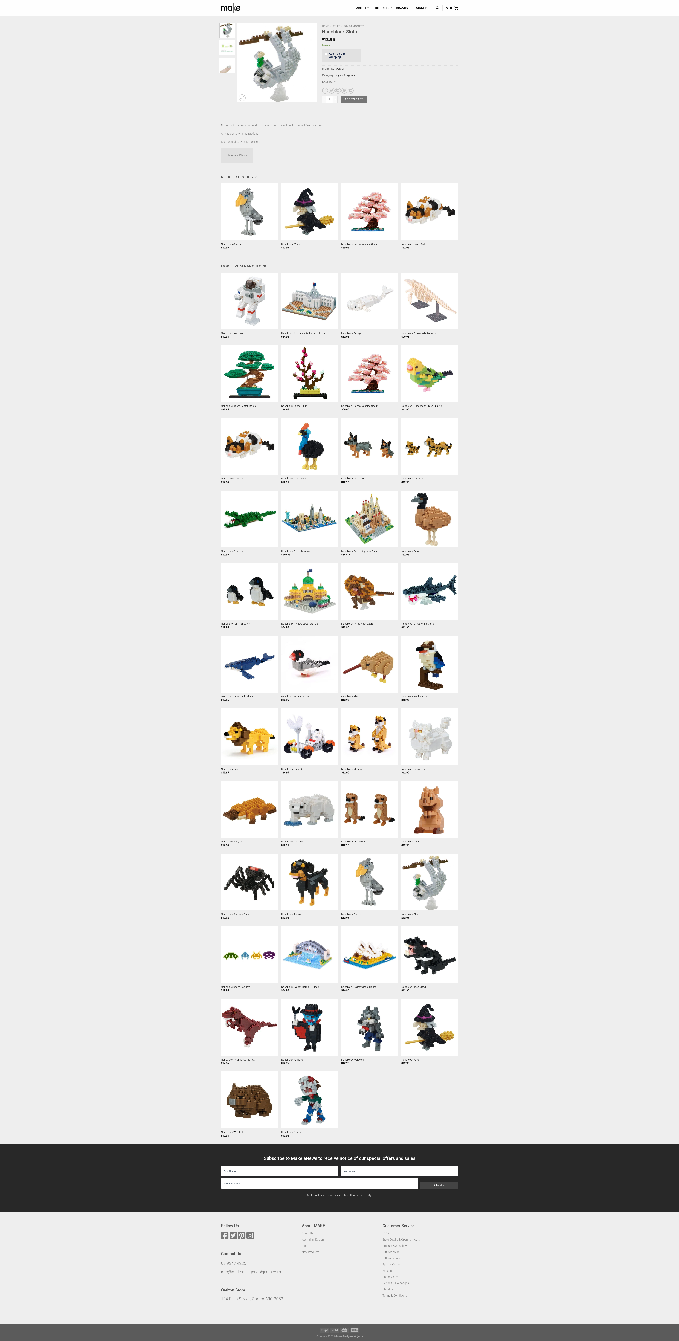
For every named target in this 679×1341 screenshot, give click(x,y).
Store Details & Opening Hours (401, 1239)
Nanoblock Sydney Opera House (358, 987)
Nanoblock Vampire (292, 1059)
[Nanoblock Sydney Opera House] (369, 954)
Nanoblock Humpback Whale (237, 696)
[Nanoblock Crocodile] (249, 519)
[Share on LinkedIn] (351, 91)
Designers (420, 8)
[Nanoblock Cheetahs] (429, 446)
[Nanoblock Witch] (309, 211)
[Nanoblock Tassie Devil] (429, 954)
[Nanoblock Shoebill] (249, 211)
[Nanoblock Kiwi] (369, 664)
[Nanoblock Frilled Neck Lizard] (369, 591)
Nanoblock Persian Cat (413, 769)
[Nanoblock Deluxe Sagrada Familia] (369, 519)
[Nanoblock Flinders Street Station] (309, 591)
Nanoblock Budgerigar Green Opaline (421, 405)
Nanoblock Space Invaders (235, 987)
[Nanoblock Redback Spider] (249, 882)
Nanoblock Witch (290, 244)
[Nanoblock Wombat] (249, 1099)
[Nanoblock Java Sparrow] (309, 664)
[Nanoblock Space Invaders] (249, 954)
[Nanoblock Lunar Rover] (309, 736)
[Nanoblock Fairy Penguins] (249, 591)
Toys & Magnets (354, 26)
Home (325, 26)
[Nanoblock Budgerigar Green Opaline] (429, 373)
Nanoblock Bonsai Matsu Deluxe (238, 405)
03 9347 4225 (233, 1263)
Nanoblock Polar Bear (293, 841)
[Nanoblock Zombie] (309, 1099)
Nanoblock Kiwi (349, 696)
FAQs (385, 1233)
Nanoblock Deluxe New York (296, 551)
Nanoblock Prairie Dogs (354, 841)
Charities (387, 1289)
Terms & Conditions (394, 1295)
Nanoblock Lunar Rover (294, 769)
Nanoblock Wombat (232, 1132)
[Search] (437, 7)
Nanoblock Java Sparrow (295, 696)
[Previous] (243, 63)
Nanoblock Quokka (411, 841)
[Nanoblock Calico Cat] (429, 211)
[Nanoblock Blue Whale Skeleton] (429, 301)
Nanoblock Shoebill (231, 244)
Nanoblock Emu (410, 551)
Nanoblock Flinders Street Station (299, 623)
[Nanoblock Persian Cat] (429, 736)
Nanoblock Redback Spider (235, 914)
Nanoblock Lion (229, 769)
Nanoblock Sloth (410, 914)
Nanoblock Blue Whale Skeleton (418, 333)
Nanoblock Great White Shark (417, 623)
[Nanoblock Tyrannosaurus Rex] (249, 1027)
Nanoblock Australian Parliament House (303, 333)
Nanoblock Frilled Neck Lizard (357, 623)
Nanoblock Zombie (291, 1132)
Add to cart (354, 99)
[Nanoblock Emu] (429, 519)
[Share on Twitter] (332, 91)
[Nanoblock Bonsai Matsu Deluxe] (249, 373)
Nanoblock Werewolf (352, 1059)
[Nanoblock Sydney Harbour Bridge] (309, 954)
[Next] (310, 63)
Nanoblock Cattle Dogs (353, 478)
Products (381, 8)
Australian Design (313, 1239)
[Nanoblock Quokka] (429, 809)
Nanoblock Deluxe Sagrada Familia (360, 551)
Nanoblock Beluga (351, 333)
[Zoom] (242, 97)
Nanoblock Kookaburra (414, 696)
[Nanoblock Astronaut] (249, 301)
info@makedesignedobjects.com (251, 1271)
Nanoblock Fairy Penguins (235, 623)
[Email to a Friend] (338, 91)
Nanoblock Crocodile (232, 551)
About (361, 8)
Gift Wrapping (391, 1252)
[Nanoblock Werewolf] (369, 1027)
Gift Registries (391, 1258)
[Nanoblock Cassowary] (309, 446)
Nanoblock (337, 68)
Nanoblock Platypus (232, 841)
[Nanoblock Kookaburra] (429, 664)
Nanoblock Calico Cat (413, 244)
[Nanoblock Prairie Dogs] (369, 809)
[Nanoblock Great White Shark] (429, 591)
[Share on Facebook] (325, 91)
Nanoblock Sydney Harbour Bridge (300, 987)
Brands (402, 8)
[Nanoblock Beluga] (369, 301)
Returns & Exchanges (395, 1283)
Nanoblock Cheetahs (412, 478)
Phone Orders (390, 1277)
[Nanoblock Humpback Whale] (249, 664)
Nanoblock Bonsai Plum (294, 405)
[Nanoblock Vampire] (309, 1027)
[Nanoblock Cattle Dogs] (369, 446)
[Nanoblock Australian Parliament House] (309, 301)
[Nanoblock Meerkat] (369, 736)
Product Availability (394, 1245)
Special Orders (391, 1264)
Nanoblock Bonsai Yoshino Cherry (359, 244)
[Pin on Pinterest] (344, 91)
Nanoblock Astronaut (233, 333)
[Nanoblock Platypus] (249, 809)
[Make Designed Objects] (230, 8)
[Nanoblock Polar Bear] (309, 809)
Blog (304, 1245)
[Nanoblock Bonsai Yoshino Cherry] (369, 211)
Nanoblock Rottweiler (293, 914)
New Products (310, 1252)
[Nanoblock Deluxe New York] (309, 519)
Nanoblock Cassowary (293, 478)
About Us (307, 1233)
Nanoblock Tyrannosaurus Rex (238, 1059)
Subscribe (439, 1185)
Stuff (336, 26)
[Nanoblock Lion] (249, 736)
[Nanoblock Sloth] (429, 882)
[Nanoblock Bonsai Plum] (309, 373)
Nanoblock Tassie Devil (413, 987)
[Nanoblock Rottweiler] (309, 882)
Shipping (387, 1270)
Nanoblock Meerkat (352, 769)
